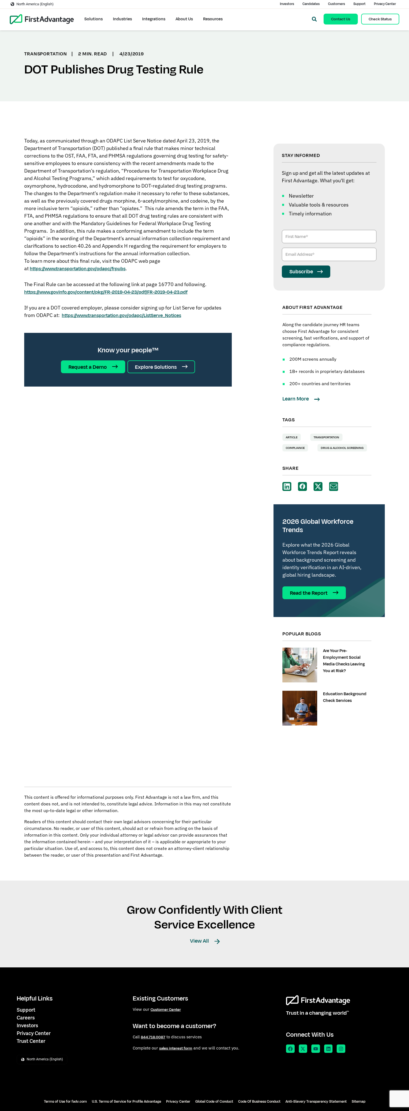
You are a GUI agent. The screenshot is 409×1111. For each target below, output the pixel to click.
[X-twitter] (303, 1048)
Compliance (295, 448)
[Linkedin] (328, 1048)
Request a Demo (88, 367)
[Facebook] (290, 1048)
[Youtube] (315, 1048)
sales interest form (175, 1048)
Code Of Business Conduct (259, 1101)
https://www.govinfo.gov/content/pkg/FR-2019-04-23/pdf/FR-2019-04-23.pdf (106, 292)
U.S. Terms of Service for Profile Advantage (126, 1101)
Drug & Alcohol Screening (342, 448)
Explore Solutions (156, 367)
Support (359, 4)
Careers (26, 1018)
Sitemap (358, 1101)
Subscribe (301, 271)
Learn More (296, 398)
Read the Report (309, 593)
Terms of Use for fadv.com (65, 1101)
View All (200, 941)
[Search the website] (314, 19)
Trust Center (31, 1041)
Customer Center (166, 1009)
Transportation (326, 437)
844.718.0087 (153, 1037)
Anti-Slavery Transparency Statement (316, 1101)
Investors (287, 4)
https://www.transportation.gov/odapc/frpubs (77, 269)
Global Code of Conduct (214, 1101)
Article (291, 437)
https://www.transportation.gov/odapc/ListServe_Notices (121, 315)
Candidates (311, 4)
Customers (336, 4)
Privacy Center (385, 4)
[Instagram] (341, 1048)
